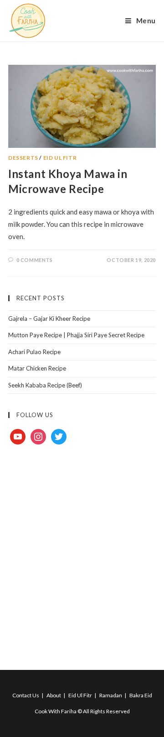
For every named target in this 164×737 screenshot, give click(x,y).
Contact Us (25, 695)
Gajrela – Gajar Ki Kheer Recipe (49, 318)
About (53, 695)
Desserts (23, 157)
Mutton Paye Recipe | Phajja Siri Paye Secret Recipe (76, 335)
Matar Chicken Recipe (37, 368)
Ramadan (110, 695)
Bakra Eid (140, 695)
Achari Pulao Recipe (34, 351)
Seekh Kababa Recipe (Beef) (45, 385)
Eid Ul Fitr (60, 157)
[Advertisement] (82, 547)
